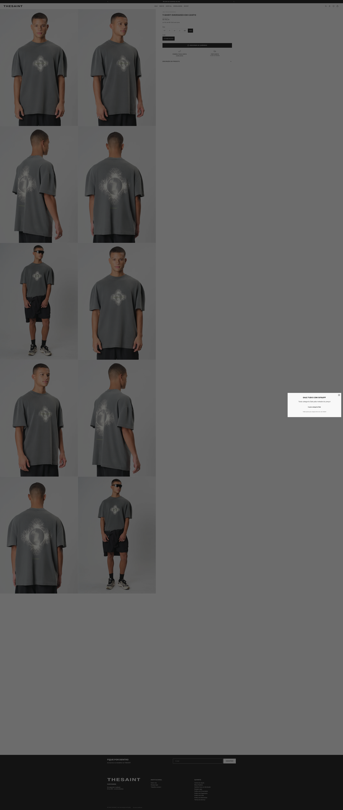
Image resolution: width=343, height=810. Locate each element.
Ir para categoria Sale (314, 407)
